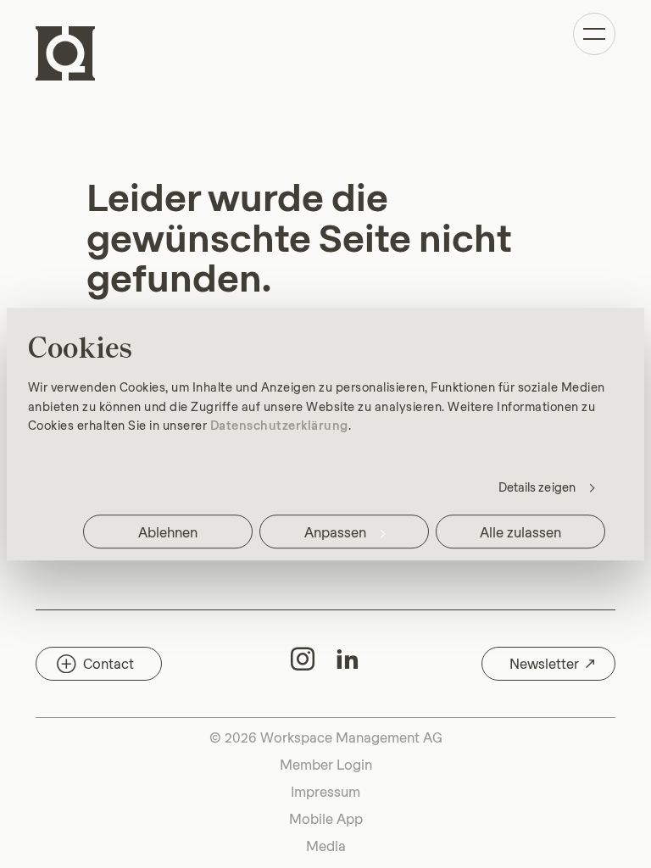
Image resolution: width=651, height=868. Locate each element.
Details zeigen (537, 486)
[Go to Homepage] (65, 53)
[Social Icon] (302, 658)
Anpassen (335, 531)
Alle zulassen (520, 531)
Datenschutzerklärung (279, 424)
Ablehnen (168, 531)
